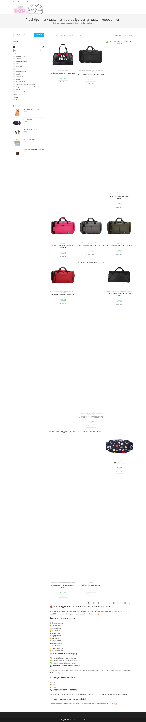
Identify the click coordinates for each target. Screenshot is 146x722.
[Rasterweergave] (51, 35)
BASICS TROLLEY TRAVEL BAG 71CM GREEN (63, 586)
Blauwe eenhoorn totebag (91, 585)
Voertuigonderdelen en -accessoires (96, 71)
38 (125, 603)
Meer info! (63, 82)
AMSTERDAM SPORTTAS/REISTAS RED (63, 295)
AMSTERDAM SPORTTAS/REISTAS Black (91, 74)
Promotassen (22, 2)
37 (119, 603)
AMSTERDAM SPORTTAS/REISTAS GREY (91, 246)
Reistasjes (129, 291)
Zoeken (39, 35)
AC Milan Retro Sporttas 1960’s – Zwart (63, 73)
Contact (29, 2)
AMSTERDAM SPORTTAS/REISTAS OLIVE (119, 246)
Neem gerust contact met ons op (98, 694)
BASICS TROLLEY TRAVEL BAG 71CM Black (119, 295)
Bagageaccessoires (121, 291)
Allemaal (130, 35)
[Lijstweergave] (56, 35)
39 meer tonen (17, 94)
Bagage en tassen (111, 291)
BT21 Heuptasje (119, 463)
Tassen (66, 70)
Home (15, 2)
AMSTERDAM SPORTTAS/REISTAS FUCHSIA (119, 198)
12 (122, 35)
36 (114, 603)
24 (125, 35)
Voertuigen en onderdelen (84, 70)
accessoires (61, 70)
